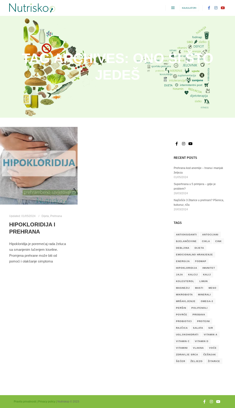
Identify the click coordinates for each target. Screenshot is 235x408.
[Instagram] (216, 8)
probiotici (184, 321)
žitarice (214, 361)
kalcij (193, 274)
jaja (179, 274)
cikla (206, 241)
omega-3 (207, 301)
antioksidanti (186, 234)
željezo (196, 361)
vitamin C (183, 341)
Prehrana (56, 215)
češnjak (209, 354)
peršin (181, 308)
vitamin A (210, 334)
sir (210, 328)
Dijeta (45, 215)
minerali (204, 294)
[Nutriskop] (32, 8)
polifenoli (199, 308)
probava (199, 314)
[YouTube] (223, 8)
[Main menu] (173, 8)
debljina (182, 248)
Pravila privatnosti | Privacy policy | (35, 401)
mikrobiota (184, 294)
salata (198, 328)
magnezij (183, 288)
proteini (203, 321)
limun (203, 281)
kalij (207, 274)
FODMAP (200, 261)
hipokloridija (186, 268)
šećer (180, 361)
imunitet (208, 268)
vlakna (198, 348)
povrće (181, 314)
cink (218, 241)
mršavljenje (186, 301)
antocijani (210, 234)
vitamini (182, 348)
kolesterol (185, 281)
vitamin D (201, 341)
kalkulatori (189, 8)
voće (213, 348)
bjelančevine (186, 241)
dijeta (199, 248)
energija (183, 261)
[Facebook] (209, 8)
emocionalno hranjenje (194, 254)
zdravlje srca (187, 354)
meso (212, 288)
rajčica (182, 328)
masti (199, 288)
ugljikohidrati (187, 334)
